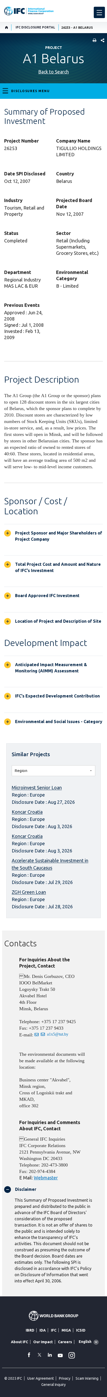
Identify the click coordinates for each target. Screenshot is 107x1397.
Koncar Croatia (27, 811)
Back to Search (53, 71)
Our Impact (43, 1342)
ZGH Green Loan (29, 892)
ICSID (80, 1330)
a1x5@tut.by (57, 1034)
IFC (53, 1330)
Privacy (64, 1378)
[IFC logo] (29, 11)
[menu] (99, 12)
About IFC (19, 1342)
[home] (7, 27)
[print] (93, 40)
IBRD (30, 1330)
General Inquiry (53, 1385)
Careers (65, 1342)
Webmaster (46, 1177)
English (85, 1342)
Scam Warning (87, 1378)
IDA (42, 1330)
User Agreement (40, 1378)
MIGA (66, 1330)
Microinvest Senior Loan (37, 787)
